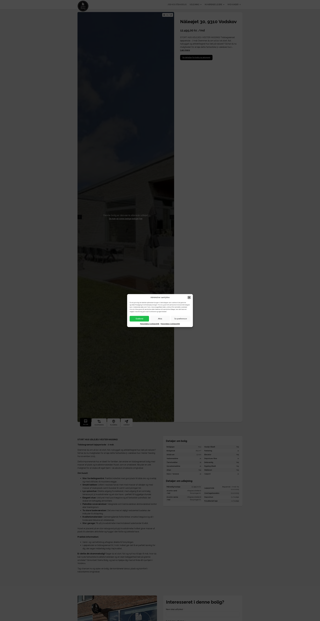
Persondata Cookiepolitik (149, 324)
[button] (189, 297)
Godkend (139, 318)
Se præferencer (180, 318)
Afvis (160, 318)
